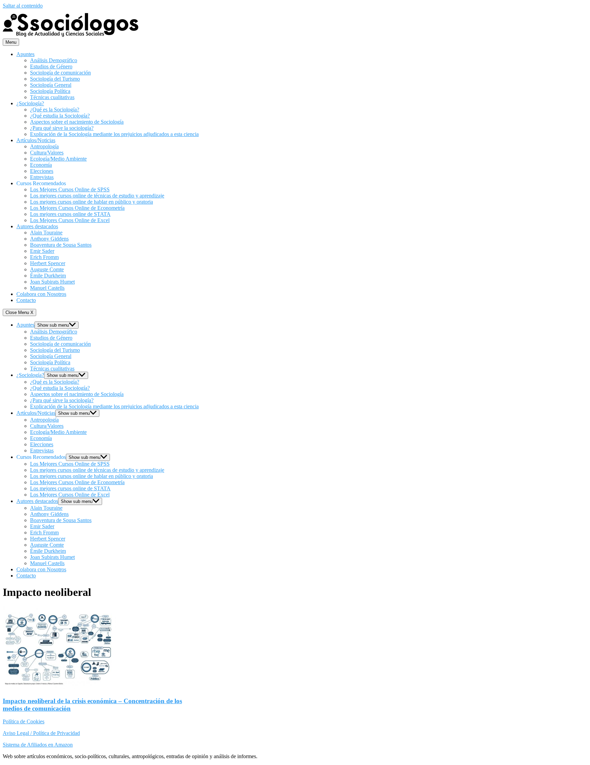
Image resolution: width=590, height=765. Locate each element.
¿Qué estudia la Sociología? (60, 116)
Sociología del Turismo (55, 79)
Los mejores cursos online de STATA (70, 214)
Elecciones (41, 171)
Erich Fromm (44, 257)
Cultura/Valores (47, 152)
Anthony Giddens (49, 239)
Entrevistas (42, 177)
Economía (41, 165)
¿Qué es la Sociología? (54, 109)
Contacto (26, 300)
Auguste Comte (47, 269)
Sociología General (50, 85)
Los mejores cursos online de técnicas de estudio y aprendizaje (97, 196)
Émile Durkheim (48, 275)
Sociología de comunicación (60, 73)
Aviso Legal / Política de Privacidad (41, 733)
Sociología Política (50, 91)
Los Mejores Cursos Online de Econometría (77, 208)
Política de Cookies (23, 721)
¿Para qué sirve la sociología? (62, 128)
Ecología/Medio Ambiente (58, 159)
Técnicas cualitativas (52, 97)
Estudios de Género (51, 66)
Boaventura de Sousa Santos (61, 245)
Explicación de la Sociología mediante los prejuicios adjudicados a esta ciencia (114, 134)
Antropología (44, 146)
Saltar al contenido (23, 6)
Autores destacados (37, 226)
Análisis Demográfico (53, 60)
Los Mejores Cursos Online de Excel (70, 220)
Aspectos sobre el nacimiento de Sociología (77, 122)
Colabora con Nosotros (41, 294)
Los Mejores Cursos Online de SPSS (70, 189)
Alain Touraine (46, 232)
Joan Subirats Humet (52, 282)
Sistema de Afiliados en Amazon (38, 745)
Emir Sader (42, 251)
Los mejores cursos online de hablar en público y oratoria (91, 202)
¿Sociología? (30, 103)
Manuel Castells (47, 288)
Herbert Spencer (47, 263)
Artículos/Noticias (35, 140)
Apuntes (25, 54)
